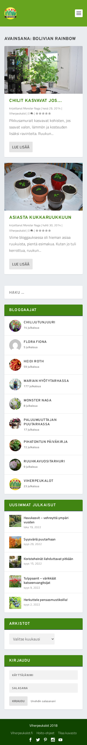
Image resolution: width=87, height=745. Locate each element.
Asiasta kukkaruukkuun (40, 217)
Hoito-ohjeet (45, 732)
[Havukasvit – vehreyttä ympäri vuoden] (15, 521)
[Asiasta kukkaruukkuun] (43, 187)
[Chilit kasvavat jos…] (43, 70)
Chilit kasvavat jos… (35, 101)
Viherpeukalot (17, 113)
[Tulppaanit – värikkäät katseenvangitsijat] (15, 581)
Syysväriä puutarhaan (40, 539)
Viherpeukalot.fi (22, 732)
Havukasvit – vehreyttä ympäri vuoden (46, 520)
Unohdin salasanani (43, 701)
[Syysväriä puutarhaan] (15, 542)
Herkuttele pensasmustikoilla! (46, 599)
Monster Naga (31, 108)
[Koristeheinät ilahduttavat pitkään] (15, 562)
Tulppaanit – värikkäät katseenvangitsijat (40, 580)
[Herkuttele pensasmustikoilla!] (15, 603)
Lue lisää (20, 147)
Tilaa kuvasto (67, 732)
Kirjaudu (18, 701)
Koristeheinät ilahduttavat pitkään (48, 558)
